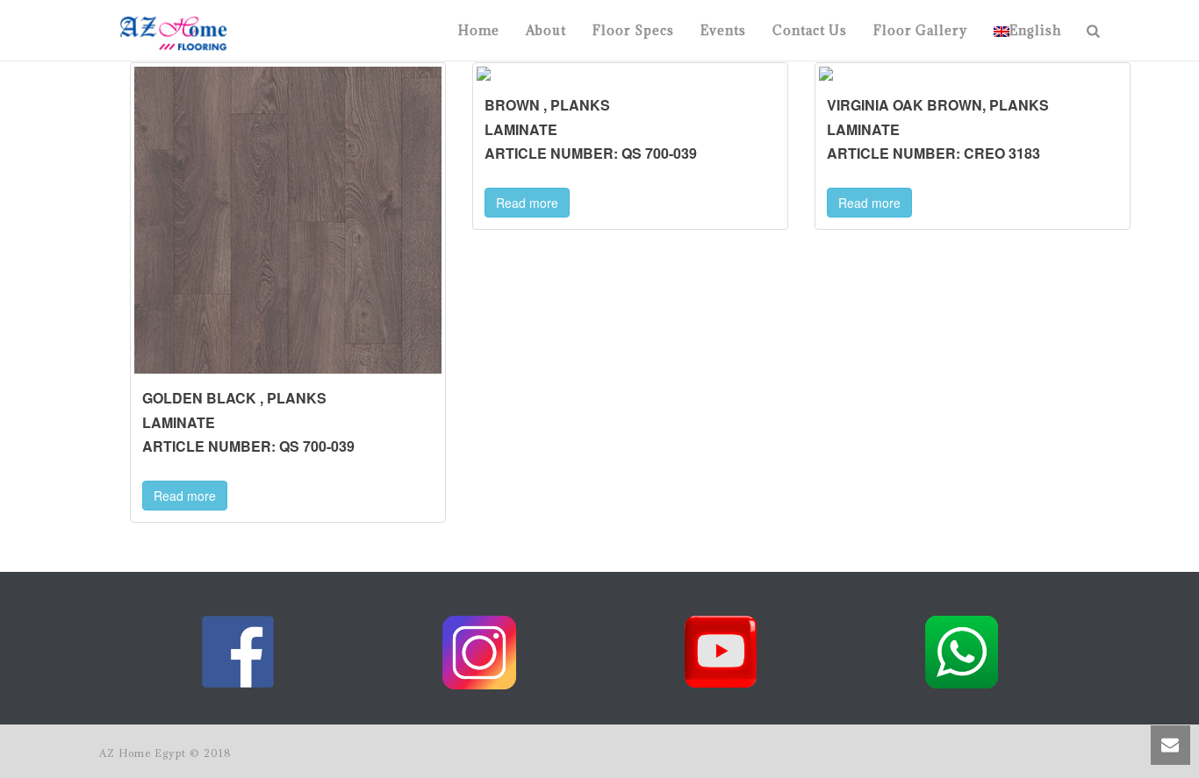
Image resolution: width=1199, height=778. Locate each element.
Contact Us (809, 30)
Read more (185, 495)
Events (723, 30)
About (546, 30)
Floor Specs (633, 30)
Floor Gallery (920, 30)
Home (478, 30)
